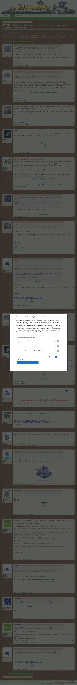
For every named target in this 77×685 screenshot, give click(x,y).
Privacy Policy (47, 368)
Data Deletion (30, 368)
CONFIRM (27, 362)
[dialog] (38, 342)
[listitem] (38, 337)
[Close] (64, 317)
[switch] (57, 341)
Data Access (38, 368)
